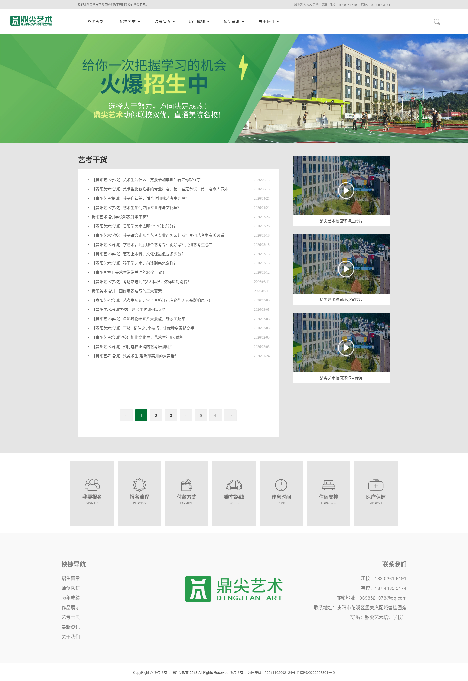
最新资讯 (70, 626)
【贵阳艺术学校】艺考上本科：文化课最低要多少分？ (138, 254)
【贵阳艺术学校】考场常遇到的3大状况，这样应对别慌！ (141, 281)
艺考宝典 (70, 617)
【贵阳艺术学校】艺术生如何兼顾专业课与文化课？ (136, 207)
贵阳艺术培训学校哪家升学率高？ (121, 217)
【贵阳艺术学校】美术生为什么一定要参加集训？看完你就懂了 (146, 179)
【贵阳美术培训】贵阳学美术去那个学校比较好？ (134, 226)
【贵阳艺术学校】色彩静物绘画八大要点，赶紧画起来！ (140, 318)
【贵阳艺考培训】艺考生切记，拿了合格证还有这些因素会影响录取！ (152, 300)
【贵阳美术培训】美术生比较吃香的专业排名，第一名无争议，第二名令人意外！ (162, 189)
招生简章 (70, 578)
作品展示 (70, 607)
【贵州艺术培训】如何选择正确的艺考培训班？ (133, 346)
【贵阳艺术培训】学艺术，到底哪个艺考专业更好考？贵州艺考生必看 (152, 244)
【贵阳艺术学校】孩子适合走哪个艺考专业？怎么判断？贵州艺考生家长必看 (158, 235)
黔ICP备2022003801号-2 (315, 672)
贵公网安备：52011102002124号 (269, 672)
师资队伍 (70, 587)
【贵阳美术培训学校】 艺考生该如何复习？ (129, 309)
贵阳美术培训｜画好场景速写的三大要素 (127, 291)
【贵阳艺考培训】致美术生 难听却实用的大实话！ (135, 356)
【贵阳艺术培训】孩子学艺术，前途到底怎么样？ (134, 263)
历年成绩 (70, 597)
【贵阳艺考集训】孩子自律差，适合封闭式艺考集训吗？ (140, 198)
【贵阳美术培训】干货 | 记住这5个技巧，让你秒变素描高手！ (145, 328)
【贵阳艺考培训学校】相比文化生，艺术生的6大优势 (138, 337)
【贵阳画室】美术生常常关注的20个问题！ (129, 272)
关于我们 (70, 636)
